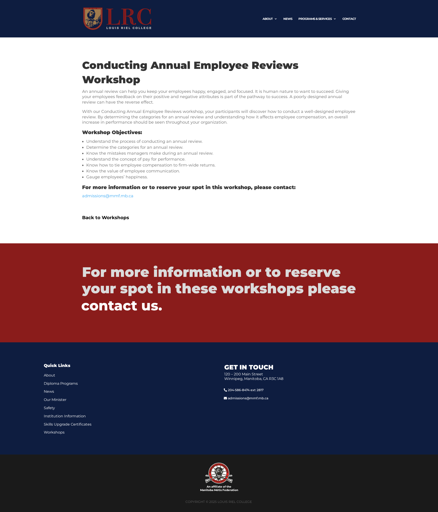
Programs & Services (315, 19)
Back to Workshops (105, 217)
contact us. (121, 305)
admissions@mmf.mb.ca (107, 195)
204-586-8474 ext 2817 (245, 390)
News (287, 19)
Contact (349, 19)
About (268, 19)
